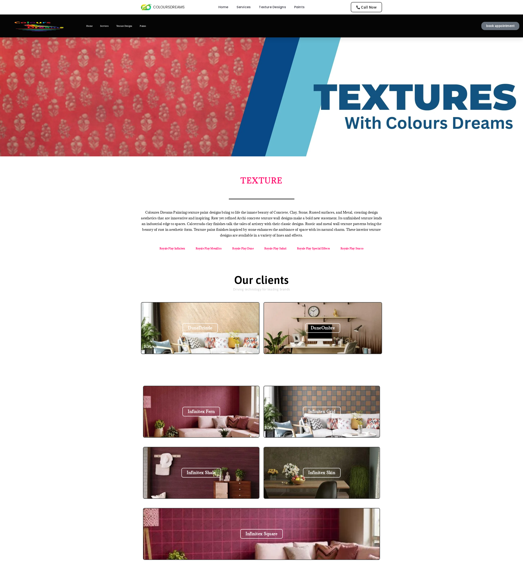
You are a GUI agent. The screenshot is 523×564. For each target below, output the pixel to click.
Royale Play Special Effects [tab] (313, 248)
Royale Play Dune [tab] (243, 248)
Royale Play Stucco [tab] (352, 248)
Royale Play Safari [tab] (275, 248)
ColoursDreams (169, 7)
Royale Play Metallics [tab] (209, 248)
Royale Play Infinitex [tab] (172, 248)
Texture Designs (272, 7)
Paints (299, 7)
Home (223, 7)
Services (244, 7)
